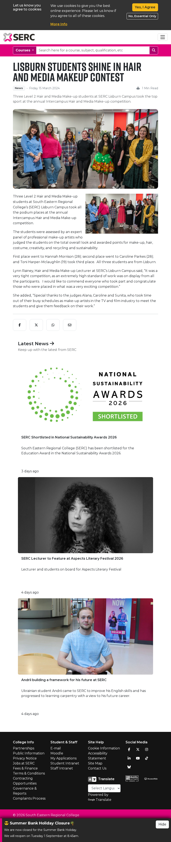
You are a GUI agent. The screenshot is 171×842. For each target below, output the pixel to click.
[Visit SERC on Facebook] (129, 749)
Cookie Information (104, 748)
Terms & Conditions (29, 773)
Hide (162, 824)
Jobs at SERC (24, 763)
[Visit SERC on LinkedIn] (129, 758)
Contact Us (97, 768)
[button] (91, 214)
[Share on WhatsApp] (53, 325)
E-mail (55, 748)
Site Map (95, 763)
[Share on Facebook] (19, 325)
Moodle (56, 753)
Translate (103, 800)
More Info (58, 24)
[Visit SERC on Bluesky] (129, 767)
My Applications (63, 758)
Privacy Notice (25, 758)
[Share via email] (69, 325)
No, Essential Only (142, 16)
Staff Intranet (61, 768)
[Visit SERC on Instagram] (146, 749)
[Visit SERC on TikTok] (146, 758)
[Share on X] (36, 325)
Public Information (28, 753)
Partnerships (23, 748)
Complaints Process (29, 798)
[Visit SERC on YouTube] (137, 758)
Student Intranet (64, 763)
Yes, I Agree (145, 7)
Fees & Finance (25, 768)
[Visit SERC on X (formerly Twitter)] (137, 749)
